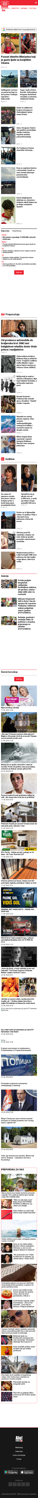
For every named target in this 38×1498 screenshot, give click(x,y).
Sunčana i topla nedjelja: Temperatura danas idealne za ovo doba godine (18, 258)
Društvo (15, 8)
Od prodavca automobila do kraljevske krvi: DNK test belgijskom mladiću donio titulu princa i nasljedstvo (19, 345)
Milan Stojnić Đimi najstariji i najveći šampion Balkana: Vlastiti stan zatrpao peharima (25, 441)
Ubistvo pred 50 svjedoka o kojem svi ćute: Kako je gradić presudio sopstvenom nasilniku (25, 536)
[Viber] (28, 1484)
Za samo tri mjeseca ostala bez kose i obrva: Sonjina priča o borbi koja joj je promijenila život (8, 499)
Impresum (19, 1451)
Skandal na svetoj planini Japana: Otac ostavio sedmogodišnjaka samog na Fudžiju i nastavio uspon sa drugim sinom (25, 423)
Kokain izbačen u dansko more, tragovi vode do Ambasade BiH (19, 251)
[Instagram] (23, 1484)
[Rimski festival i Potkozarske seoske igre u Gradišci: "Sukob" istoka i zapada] (8, 404)
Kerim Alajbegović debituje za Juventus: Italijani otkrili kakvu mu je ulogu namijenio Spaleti (26, 202)
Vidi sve (19, 272)
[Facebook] (10, 1484)
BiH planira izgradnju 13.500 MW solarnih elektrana (19, 238)
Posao (19, 1459)
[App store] (27, 1472)
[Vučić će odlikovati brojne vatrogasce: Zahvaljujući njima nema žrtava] (8, 116)
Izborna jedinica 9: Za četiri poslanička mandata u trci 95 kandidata (19, 264)
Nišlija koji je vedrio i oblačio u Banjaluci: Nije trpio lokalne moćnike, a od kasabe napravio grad (26, 380)
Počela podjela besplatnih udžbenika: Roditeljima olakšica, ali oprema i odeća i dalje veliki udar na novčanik (27, 587)
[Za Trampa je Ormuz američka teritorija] (8, 156)
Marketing (19, 1447)
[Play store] (11, 1472)
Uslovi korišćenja (19, 1455)
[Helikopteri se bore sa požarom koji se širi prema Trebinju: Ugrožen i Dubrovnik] (9, 79)
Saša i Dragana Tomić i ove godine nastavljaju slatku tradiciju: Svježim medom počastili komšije (26, 132)
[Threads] (15, 1484)
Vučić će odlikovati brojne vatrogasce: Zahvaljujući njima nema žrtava (24, 111)
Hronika (24, 8)
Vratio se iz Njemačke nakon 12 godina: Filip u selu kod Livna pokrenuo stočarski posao (26, 516)
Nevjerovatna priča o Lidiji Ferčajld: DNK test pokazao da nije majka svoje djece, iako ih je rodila (26, 557)
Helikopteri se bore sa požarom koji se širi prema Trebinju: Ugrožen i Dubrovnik (9, 94)
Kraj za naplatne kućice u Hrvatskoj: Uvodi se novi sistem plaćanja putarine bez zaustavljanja (26, 172)
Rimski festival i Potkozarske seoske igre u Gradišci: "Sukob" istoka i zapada (26, 399)
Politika (32, 8)
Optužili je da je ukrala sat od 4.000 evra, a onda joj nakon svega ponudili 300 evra (29, 498)
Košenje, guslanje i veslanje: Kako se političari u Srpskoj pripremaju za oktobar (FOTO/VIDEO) (26, 623)
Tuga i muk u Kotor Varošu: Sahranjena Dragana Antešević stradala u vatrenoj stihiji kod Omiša (28, 94)
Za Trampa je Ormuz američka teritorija (25, 149)
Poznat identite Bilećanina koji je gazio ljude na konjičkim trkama (18, 59)
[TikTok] (19, 1484)
